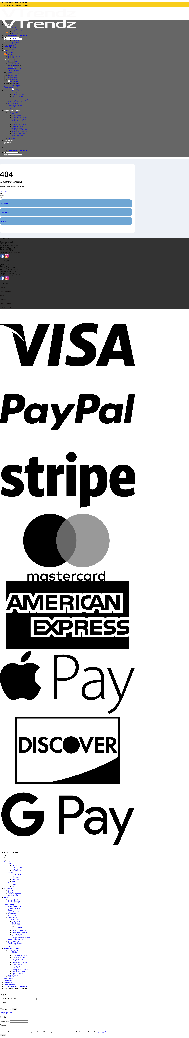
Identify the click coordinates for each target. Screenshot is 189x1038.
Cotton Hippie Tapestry (19, 92)
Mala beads (15, 123)
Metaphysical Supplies (12, 110)
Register (3, 1035)
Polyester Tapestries (18, 96)
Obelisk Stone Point (18, 121)
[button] (6, 32)
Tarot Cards (11, 138)
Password (3, 1002)
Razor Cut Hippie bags (15, 894)
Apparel (7, 24)
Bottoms (10, 35)
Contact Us (8, 144)
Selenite (14, 114)
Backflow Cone (12, 79)
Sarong (14, 44)
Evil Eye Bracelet (13, 899)
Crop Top (15, 28)
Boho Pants (15, 40)
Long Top (15, 31)
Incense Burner (12, 77)
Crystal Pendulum (17, 126)
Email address (5, 1021)
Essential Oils (12, 107)
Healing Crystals (13, 112)
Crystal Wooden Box (14, 74)
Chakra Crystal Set (17, 135)
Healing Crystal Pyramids (19, 124)
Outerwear (11, 45)
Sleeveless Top (16, 33)
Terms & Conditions (5, 303)
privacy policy (102, 1032)
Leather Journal (12, 137)
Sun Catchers (16, 85)
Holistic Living (9, 67)
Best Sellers (8, 142)
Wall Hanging (16, 83)
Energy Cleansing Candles (16, 101)
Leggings (15, 38)
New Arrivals (8, 140)
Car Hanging (18, 89)
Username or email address (9, 998)
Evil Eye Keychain (13, 63)
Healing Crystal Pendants (19, 131)
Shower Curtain (16, 98)
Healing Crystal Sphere (19, 119)
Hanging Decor (14, 81)
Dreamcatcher (16, 91)
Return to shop (8, 87)
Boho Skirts (15, 42)
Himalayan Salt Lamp (14, 68)
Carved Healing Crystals (19, 117)
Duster (14, 47)
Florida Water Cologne (15, 105)
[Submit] (5, 41)
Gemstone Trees (17, 128)
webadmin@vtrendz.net (12, 252)
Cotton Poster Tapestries (19, 94)
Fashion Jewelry (13, 895)
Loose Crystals (16, 115)
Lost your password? (6, 1013)
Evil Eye (6, 60)
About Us (2, 287)
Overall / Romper (17, 37)
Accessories (8, 51)
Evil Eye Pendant (13, 65)
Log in (14, 1009)
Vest (13, 49)
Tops (9, 26)
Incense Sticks (12, 75)
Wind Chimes (16, 87)
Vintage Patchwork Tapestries (21, 100)
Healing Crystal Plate (18, 133)
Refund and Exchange (6, 295)
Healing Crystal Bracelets (19, 130)
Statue (10, 72)
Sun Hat (10, 52)
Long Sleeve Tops (17, 30)
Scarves (10, 54)
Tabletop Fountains (14, 70)
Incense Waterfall (13, 103)
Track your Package (5, 291)
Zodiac (10, 108)
